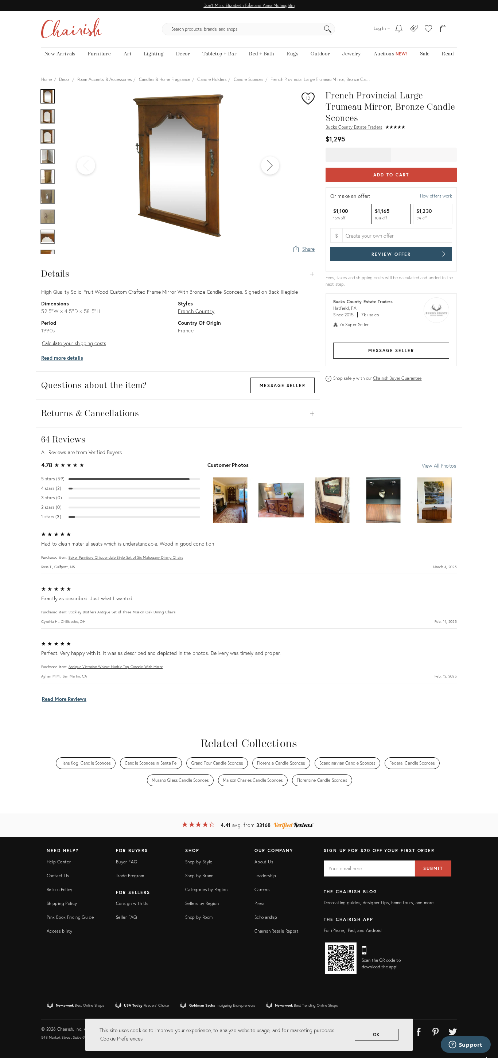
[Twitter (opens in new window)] (453, 1031)
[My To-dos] (399, 29)
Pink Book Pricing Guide (70, 917)
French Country (196, 311)
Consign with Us (132, 903)
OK (377, 1034)
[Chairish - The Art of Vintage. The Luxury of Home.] (71, 29)
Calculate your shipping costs (74, 343)
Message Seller (391, 350)
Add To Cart (391, 174)
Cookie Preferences (121, 1038)
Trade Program (130, 875)
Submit (433, 868)
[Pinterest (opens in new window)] (436, 1031)
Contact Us (58, 875)
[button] (428, 29)
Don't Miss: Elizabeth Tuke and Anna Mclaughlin (248, 5)
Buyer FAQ (126, 861)
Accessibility (60, 931)
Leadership (265, 875)
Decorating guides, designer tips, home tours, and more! (379, 902)
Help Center (59, 861)
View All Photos (439, 465)
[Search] (327, 29)
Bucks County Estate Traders (354, 127)
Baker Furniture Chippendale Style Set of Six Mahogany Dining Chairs (126, 557)
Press (259, 903)
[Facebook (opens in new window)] (419, 1031)
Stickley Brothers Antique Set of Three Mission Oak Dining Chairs (122, 612)
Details (178, 274)
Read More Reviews (64, 698)
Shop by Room (199, 917)
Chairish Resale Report (276, 931)
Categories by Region (206, 889)
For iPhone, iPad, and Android (353, 930)
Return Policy (60, 889)
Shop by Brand (199, 875)
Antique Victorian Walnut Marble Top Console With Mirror (116, 666)
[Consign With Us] (413, 29)
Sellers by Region (202, 903)
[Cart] (443, 29)
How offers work (436, 196)
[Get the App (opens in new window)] (341, 958)
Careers (262, 889)
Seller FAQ (126, 917)
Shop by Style (199, 861)
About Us (263, 861)
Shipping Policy (62, 903)
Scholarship (265, 917)
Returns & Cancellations (178, 413)
